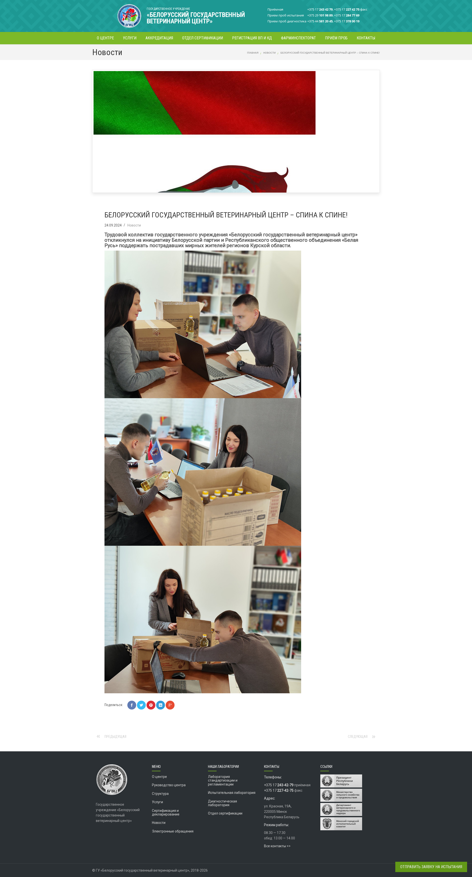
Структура (160, 794)
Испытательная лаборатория (231, 793)
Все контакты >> (277, 846)
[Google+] (170, 705)
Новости (269, 52)
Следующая (358, 737)
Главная (252, 52)
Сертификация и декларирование (165, 812)
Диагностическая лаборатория (222, 803)
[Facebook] (131, 705)
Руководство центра (169, 785)
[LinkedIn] (160, 705)
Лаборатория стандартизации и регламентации (222, 780)
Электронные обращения (172, 831)
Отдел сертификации (225, 813)
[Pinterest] (151, 705)
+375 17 (279, 785)
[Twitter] (141, 705)
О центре (159, 777)
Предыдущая (115, 737)
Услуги (157, 802)
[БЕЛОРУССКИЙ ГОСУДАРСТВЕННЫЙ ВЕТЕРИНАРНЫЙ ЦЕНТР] (118, 13)
